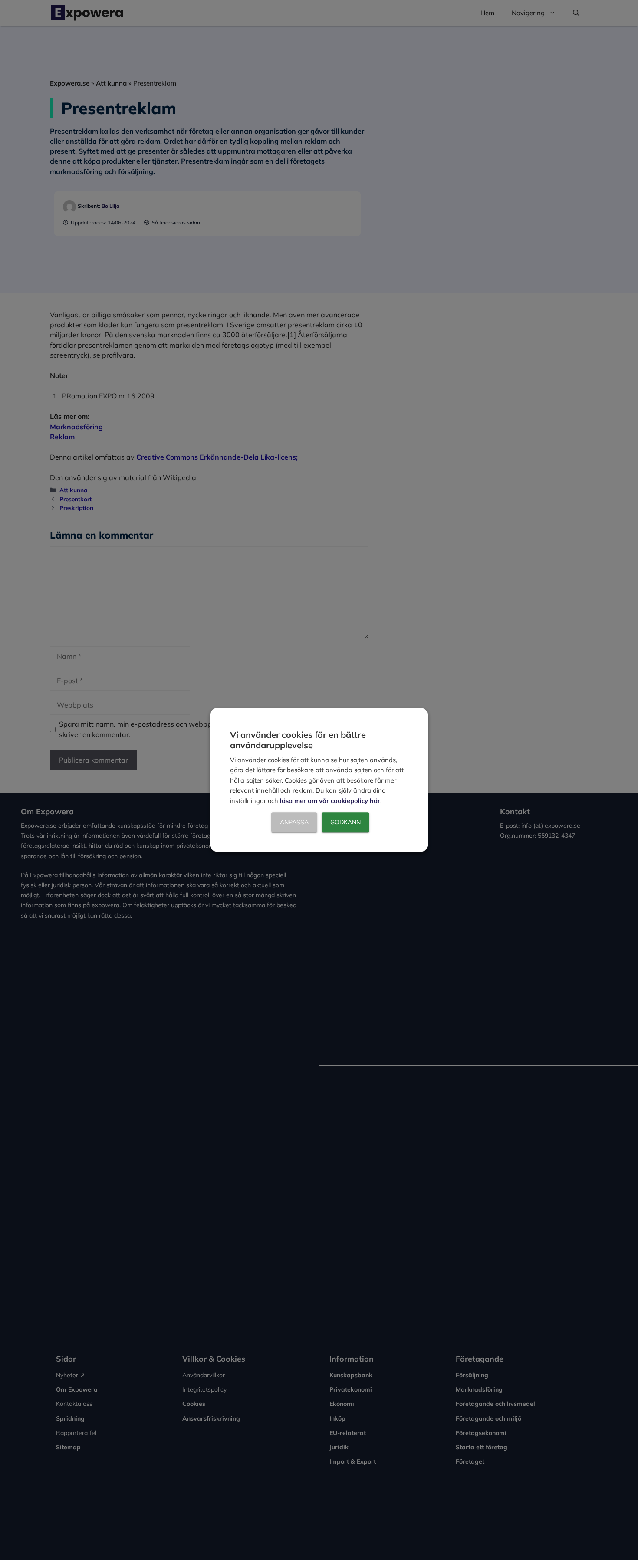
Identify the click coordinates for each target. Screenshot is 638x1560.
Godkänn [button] (345, 822)
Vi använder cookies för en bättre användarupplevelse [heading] (298, 739)
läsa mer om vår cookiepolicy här (330, 800)
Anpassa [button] (294, 822)
